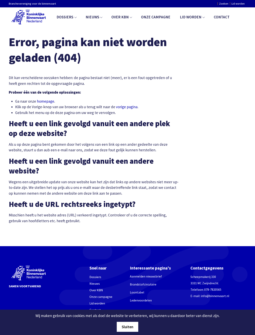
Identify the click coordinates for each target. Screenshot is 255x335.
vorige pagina (126, 106)
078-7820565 (212, 289)
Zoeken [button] (223, 3)
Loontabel (137, 292)
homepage (45, 101)
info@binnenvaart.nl (215, 296)
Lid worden (238, 3)
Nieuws (92, 17)
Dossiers (65, 17)
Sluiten (127, 326)
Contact (222, 17)
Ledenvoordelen (141, 300)
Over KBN (120, 17)
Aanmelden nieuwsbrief (146, 276)
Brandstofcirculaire (143, 284)
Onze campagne (155, 17)
